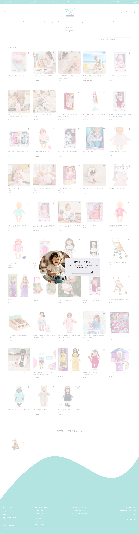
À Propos (5, 511)
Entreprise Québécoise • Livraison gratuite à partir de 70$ (40, 2)
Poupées (71, 27)
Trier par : (101, 39)
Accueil (67, 27)
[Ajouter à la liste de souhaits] (28, 53)
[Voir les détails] (19, 62)
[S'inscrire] (134, 514)
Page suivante (74, 419)
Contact (4, 514)
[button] (4, 12)
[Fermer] (98, 260)
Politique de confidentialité (9, 522)
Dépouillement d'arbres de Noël (9, 518)
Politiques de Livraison (8, 525)
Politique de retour (7, 528)
